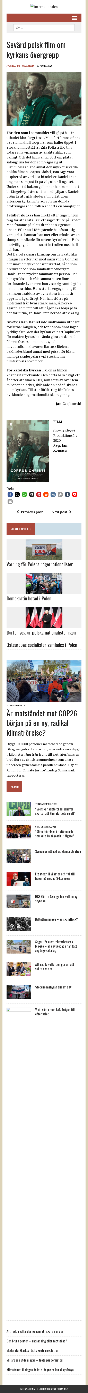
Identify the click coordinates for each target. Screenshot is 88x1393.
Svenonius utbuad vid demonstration (58, 851)
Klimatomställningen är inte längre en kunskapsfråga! (40, 1369)
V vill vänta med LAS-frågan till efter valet (55, 1011)
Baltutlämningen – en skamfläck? (56, 919)
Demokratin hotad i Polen (29, 598)
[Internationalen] (44, 6)
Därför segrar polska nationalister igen (41, 632)
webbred (28, 65)
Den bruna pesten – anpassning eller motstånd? (37, 1341)
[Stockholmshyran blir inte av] (19, 996)
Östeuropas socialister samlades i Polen (42, 644)
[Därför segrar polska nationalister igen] (44, 625)
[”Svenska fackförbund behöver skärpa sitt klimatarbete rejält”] (19, 813)
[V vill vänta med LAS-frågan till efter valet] (19, 1313)
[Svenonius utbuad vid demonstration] (19, 860)
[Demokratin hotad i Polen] (44, 591)
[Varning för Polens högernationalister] (44, 557)
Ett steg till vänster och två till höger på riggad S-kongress (55, 876)
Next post (59, 512)
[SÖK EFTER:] (44, 27)
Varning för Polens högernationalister (40, 564)
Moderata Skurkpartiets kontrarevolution (32, 1350)
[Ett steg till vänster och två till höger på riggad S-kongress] (19, 883)
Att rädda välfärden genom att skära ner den (54, 966)
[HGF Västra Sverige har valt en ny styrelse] (19, 905)
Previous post (32, 512)
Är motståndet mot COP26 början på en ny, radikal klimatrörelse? (42, 722)
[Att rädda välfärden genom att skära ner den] (19, 973)
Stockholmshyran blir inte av (53, 987)
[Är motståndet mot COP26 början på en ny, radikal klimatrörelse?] (44, 699)
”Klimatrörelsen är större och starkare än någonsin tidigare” (54, 833)
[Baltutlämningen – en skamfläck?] (19, 928)
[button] (10, 494)
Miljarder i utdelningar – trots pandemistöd (35, 1360)
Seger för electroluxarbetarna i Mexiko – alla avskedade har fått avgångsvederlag (56, 946)
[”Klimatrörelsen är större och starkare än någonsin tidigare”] (19, 835)
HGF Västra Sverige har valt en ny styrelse (56, 898)
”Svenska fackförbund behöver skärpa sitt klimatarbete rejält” (55, 811)
